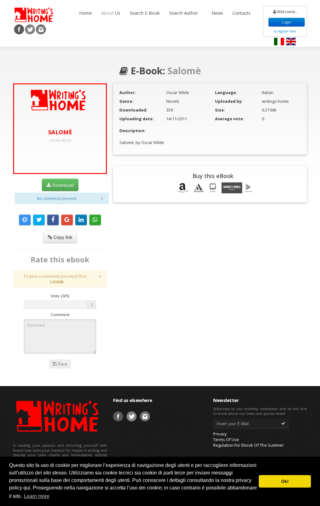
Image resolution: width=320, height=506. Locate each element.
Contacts (241, 13)
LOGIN (56, 282)
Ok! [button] (285, 481)
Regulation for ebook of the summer (248, 445)
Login (286, 22)
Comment (60, 314)
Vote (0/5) (60, 296)
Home (85, 13)
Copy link (62, 237)
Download (62, 185)
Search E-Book (145, 13)
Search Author (184, 13)
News (217, 13)
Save (62, 364)
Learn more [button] (36, 496)
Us (110, 13)
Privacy (220, 434)
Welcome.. (286, 11)
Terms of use (226, 439)
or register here (285, 31)
